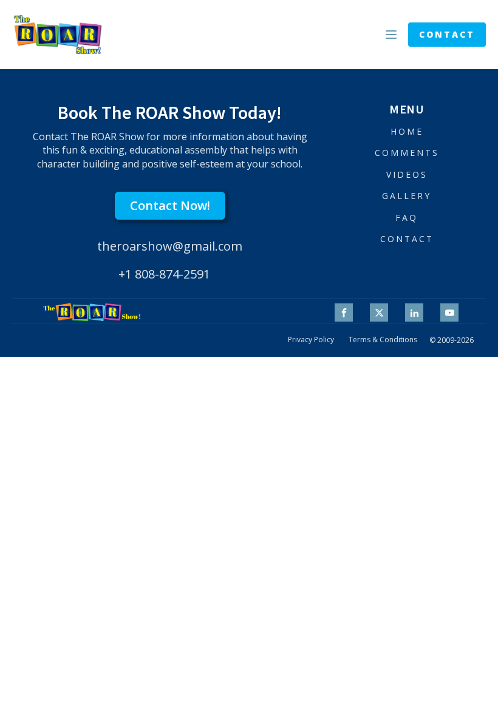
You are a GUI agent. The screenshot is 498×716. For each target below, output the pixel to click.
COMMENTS (407, 152)
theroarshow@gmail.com (169, 246)
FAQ (406, 217)
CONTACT (447, 34)
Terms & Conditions (383, 340)
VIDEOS (407, 174)
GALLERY (406, 195)
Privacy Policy (311, 340)
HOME (407, 131)
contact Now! (170, 205)
